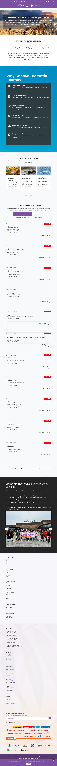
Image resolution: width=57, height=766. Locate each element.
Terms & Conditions (10, 669)
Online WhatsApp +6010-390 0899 (14, 648)
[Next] (49, 180)
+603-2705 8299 (13, 1)
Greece (7, 573)
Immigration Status (10, 705)
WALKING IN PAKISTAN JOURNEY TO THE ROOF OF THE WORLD (26, 337)
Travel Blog (8, 679)
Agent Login (8, 702)
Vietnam (7, 600)
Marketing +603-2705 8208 (13, 645)
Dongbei (7, 582)
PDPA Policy (8, 668)
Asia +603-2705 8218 (11, 631)
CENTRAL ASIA (11, 359)
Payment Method (9, 698)
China (7, 560)
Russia (7, 576)
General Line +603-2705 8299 (13, 630)
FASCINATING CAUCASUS (15, 249)
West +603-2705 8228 (12, 632)
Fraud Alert (8, 676)
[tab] (22, 214)
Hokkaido (8, 575)
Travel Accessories (10, 682)
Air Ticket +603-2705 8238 (12, 638)
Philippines (8, 585)
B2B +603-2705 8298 (11, 644)
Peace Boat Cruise (10, 615)
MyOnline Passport (10, 703)
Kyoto (7, 584)
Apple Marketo (9, 687)
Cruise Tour (8, 616)
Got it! (28, 763)
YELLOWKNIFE (11, 403)
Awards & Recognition (11, 657)
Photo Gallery (9, 681)
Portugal (7, 586)
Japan (7, 563)
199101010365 (31, 757)
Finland (7, 572)
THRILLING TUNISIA (13, 228)
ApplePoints (8, 699)
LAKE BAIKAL (11, 446)
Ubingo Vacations (10, 689)
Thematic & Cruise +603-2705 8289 (15, 634)
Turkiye (7, 598)
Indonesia (8, 594)
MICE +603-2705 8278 (11, 642)
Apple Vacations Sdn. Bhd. (22, 757)
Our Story (8, 654)
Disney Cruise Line (10, 613)
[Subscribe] (50, 718)
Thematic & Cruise (10, 607)
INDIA (8, 315)
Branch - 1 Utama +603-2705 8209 (14, 646)
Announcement (9, 675)
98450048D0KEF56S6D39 (24, 758)
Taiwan (7, 597)
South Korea (8, 564)
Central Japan (9, 571)
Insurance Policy (9, 666)
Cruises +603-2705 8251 (12, 635)
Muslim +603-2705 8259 (12, 639)
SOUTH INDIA (11, 293)
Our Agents (8, 655)
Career (7, 658)
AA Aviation (8, 690)
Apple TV (8, 678)
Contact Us (22, 1)
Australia (8, 559)
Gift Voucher (8, 659)
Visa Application (9, 700)
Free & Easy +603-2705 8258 (13, 641)
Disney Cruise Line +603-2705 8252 (14, 637)
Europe (7, 562)
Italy (6, 595)
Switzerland (8, 588)
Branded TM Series (10, 606)
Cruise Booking (9, 617)
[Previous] (7, 180)
